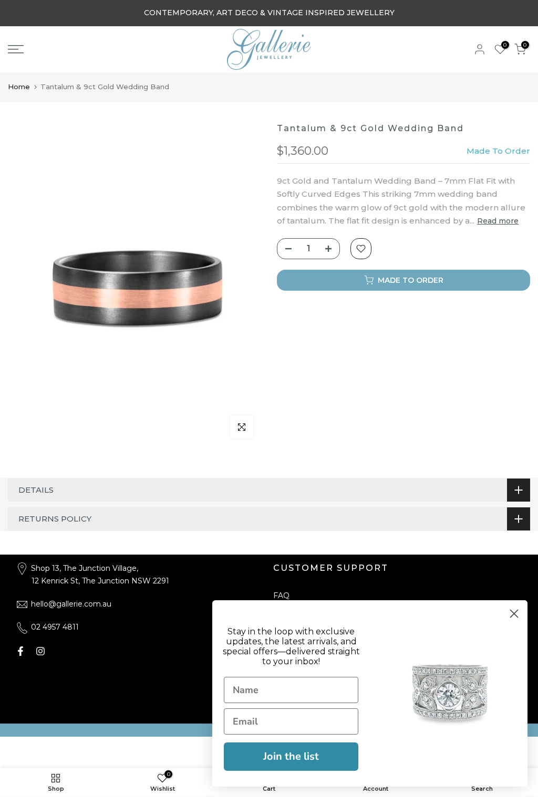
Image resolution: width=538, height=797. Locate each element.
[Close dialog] (514, 613)
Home (19, 86)
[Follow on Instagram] (40, 651)
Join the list (291, 756)
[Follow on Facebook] (20, 651)
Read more (498, 221)
